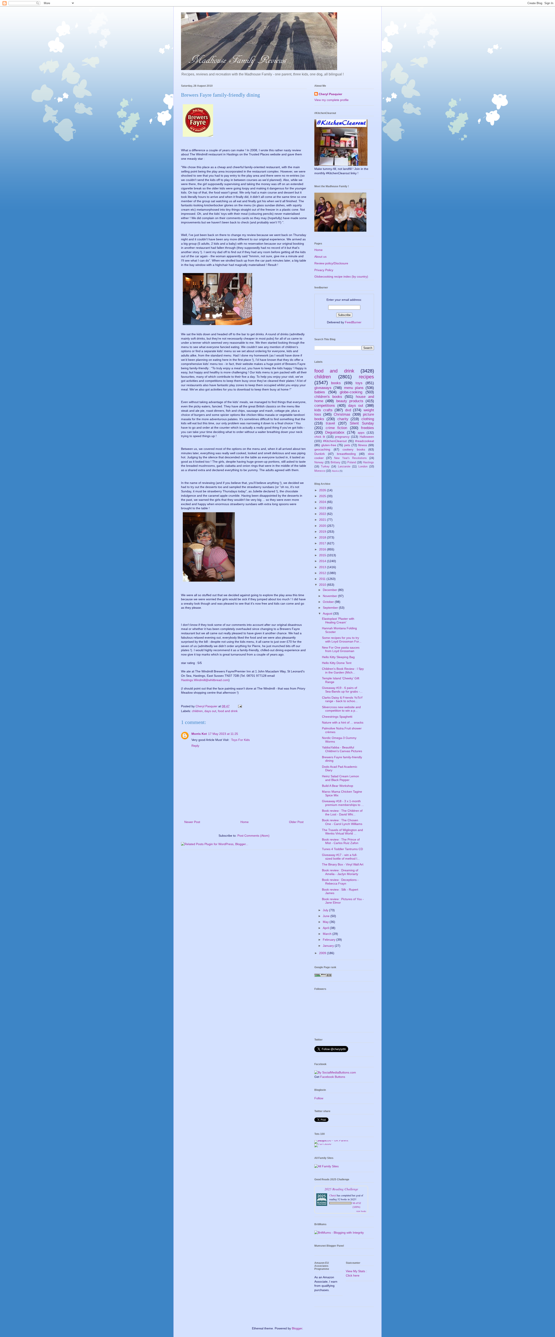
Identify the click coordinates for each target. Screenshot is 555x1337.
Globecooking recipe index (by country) (341, 276)
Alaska (335, 471)
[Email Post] (240, 706)
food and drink (228, 711)
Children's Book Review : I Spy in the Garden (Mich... (343, 670)
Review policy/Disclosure (331, 263)
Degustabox (334, 432)
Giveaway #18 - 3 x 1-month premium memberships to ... (343, 803)
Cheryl (332, 1195)
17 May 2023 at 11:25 (223, 733)
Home (244, 822)
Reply (195, 745)
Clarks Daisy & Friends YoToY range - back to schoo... (342, 699)
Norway (319, 462)
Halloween (367, 436)
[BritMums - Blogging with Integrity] (339, 1232)
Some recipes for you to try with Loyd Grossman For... (341, 639)
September (331, 607)
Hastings (368, 462)
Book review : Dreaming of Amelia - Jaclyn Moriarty (340, 872)
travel (330, 423)
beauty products (349, 401)
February (329, 939)
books (336, 383)
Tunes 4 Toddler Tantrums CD (342, 849)
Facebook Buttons (332, 1076)
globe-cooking (351, 392)
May (326, 922)
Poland (351, 462)
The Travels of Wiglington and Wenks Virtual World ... (342, 831)
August (328, 613)
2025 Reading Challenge (341, 1189)
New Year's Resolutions (350, 458)
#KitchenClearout (335, 441)
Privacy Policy (323, 270)
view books (361, 1211)
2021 (323, 519)
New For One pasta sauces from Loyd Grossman (340, 649)
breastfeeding (346, 453)
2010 (323, 584)
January (329, 945)
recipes (366, 376)
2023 (323, 508)
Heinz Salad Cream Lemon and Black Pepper (340, 778)
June (326, 916)
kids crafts (323, 410)
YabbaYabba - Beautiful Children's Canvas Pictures (342, 749)
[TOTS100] (322, 1143)
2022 (323, 514)
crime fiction (336, 428)
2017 (323, 543)
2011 (322, 579)
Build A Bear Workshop (337, 785)
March (327, 933)
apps (361, 432)
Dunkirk (319, 453)
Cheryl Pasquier (330, 94)
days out (210, 711)
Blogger (297, 1328)
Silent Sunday (362, 423)
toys (359, 383)
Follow (318, 1098)
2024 (323, 502)
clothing (367, 419)
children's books (328, 397)
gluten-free (328, 445)
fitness (362, 445)
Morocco (319, 470)
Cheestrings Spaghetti (337, 716)
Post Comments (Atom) (253, 835)
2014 (323, 561)
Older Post (296, 822)
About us (320, 256)
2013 (323, 567)
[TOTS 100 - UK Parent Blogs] (332, 1140)
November (330, 596)
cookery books (354, 449)
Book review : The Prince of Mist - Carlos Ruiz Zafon (341, 841)
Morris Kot (199, 733)
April (326, 928)
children (197, 711)
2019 (323, 531)
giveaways (322, 388)
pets (347, 445)
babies (319, 392)
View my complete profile (331, 100)
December (330, 590)
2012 (323, 573)
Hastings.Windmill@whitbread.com (205, 680)
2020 (323, 525)
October (329, 601)
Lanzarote (344, 466)
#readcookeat (364, 441)
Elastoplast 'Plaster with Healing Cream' (338, 620)
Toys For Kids (240, 740)
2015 (323, 555)
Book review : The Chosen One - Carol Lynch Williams (342, 822)
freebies (367, 428)
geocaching (322, 449)
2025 (323, 496)
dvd (348, 410)
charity (342, 419)
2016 (323, 549)
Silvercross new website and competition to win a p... (341, 708)
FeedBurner (353, 322)
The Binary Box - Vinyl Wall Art (342, 864)
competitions (324, 405)
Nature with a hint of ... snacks (342, 722)
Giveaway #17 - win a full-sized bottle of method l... (341, 856)
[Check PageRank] (323, 976)
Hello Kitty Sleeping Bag (338, 657)
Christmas (342, 414)
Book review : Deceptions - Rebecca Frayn (340, 881)
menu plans (354, 388)
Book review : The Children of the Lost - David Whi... (342, 812)
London (362, 466)
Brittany (335, 462)
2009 (323, 953)
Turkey (325, 466)
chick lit (319, 436)
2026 (323, 490)
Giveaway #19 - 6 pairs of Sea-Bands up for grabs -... (342, 689)
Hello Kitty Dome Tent (336, 663)
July (326, 910)
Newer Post (192, 822)
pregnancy (342, 436)
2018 (323, 537)
